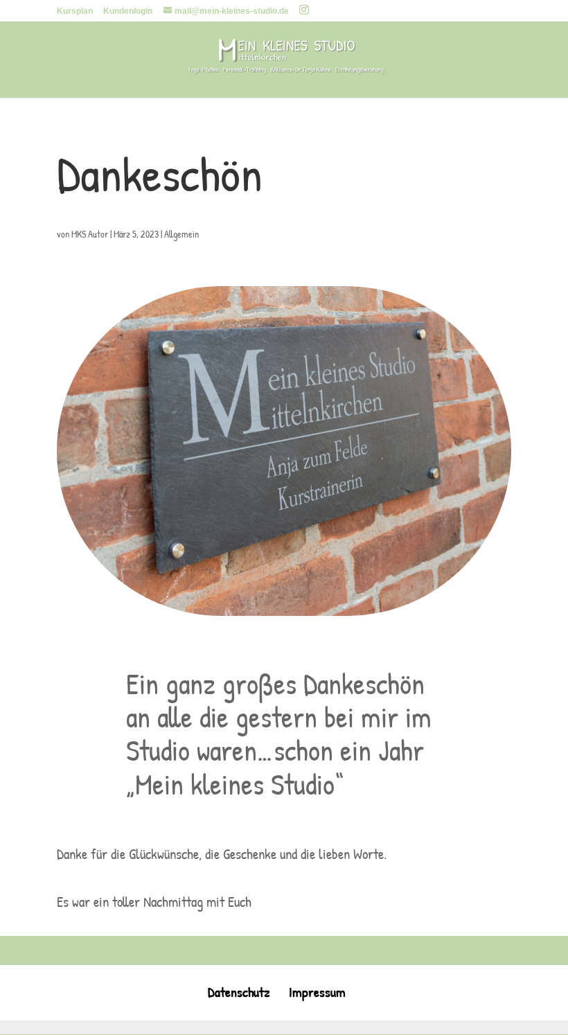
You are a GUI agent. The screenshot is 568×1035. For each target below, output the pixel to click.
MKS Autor (89, 233)
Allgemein (181, 233)
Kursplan (75, 11)
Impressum (317, 991)
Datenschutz (239, 991)
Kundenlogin (127, 11)
